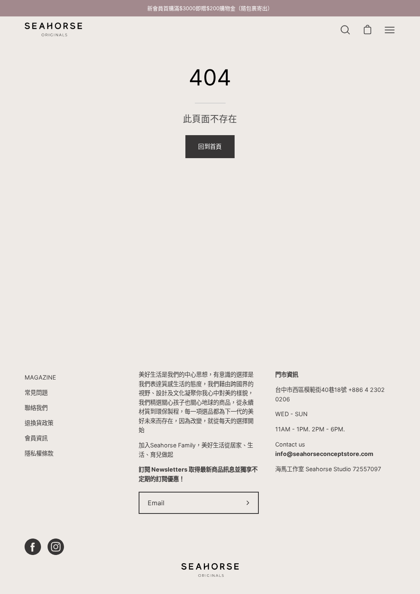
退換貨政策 (39, 422)
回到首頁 (209, 146)
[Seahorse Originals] (53, 30)
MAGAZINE (40, 377)
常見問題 (36, 392)
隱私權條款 (39, 453)
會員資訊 (36, 438)
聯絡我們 (36, 407)
